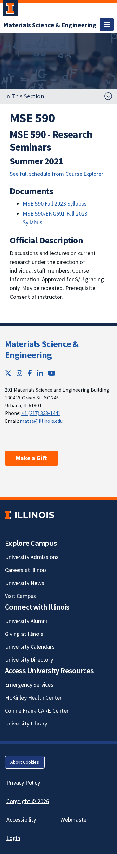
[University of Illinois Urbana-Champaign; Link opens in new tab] (10, 9)
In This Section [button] (24, 96)
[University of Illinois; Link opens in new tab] (29, 515)
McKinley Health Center (33, 697)
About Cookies (24, 762)
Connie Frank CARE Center (37, 710)
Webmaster (74, 819)
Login (13, 838)
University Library (26, 723)
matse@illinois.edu (41, 421)
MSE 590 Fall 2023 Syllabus (55, 203)
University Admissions (31, 557)
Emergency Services (29, 684)
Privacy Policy (23, 782)
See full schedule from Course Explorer (56, 173)
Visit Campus (20, 596)
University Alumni (26, 620)
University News (24, 583)
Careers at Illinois (26, 570)
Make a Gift (31, 458)
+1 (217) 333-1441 (40, 413)
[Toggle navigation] (107, 24)
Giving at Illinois (24, 633)
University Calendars (30, 646)
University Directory (29, 659)
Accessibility (21, 819)
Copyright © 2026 (27, 801)
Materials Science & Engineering (42, 349)
